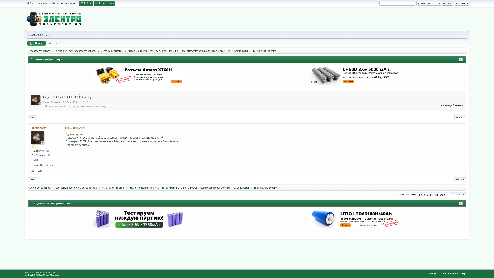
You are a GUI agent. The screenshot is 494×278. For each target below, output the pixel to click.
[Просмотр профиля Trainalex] (36, 103)
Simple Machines (51, 275)
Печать (460, 117)
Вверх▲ (465, 273)
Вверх (32, 179)
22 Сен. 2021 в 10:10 (75, 127)
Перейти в (403, 194)
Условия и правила (448, 273)
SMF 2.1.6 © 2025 (33, 275)
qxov (222, 51)
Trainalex (38, 128)
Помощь (431, 273)
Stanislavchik (241, 51)
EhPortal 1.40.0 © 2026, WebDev (40, 272)
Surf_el (229, 51)
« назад (445, 105)
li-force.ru (120, 141)
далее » (458, 105)
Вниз (32, 117)
